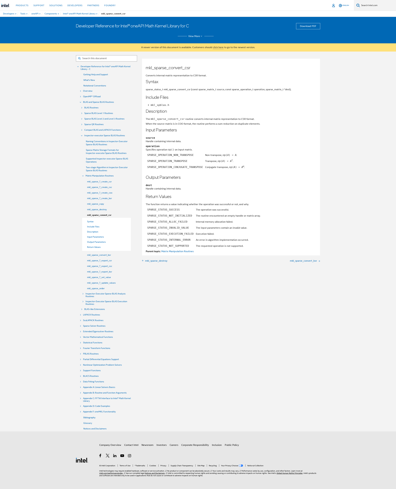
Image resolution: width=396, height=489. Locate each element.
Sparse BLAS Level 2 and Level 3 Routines (104, 118)
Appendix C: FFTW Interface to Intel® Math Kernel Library (107, 399)
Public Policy (232, 445)
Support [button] (38, 5)
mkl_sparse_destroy (97, 209)
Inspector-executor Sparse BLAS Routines (104, 135)
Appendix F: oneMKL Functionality (99, 411)
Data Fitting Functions (93, 381)
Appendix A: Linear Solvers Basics (99, 387)
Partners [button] (93, 5)
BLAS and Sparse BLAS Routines (98, 102)
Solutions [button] (55, 5)
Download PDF (308, 26)
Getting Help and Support (95, 74)
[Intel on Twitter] (107, 456)
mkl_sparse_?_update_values (101, 282)
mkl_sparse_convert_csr (99, 215)
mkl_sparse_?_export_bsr (99, 271)
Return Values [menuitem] (94, 247)
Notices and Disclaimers (95, 428)
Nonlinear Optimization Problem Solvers (102, 365)
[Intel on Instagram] (129, 456)
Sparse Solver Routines (94, 326)
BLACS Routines (91, 376)
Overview (87, 91)
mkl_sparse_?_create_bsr (99, 198)
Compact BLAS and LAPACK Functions (102, 130)
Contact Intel (131, 445)
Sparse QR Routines (94, 124)
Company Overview (110, 445)
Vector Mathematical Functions (98, 337)
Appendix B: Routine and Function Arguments (105, 392)
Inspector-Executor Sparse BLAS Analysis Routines (106, 295)
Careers (174, 445)
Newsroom (147, 445)
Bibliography (89, 417)
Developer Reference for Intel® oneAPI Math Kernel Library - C (106, 67)
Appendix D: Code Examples (96, 406)
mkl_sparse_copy (95, 203)
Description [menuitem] (92, 231)
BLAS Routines (91, 107)
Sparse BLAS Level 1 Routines (98, 113)
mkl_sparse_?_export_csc (99, 266)
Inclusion (217, 445)
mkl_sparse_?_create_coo (99, 192)
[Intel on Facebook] (100, 456)
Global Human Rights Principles (290, 473)
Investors (162, 445)
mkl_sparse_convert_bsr (99, 255)
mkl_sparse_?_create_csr (99, 181)
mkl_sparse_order (96, 288)
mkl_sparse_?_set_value (99, 277)
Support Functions (92, 370)
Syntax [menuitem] (90, 221)
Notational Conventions (94, 85)
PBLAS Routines (91, 353)
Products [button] (22, 5)
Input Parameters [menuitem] (95, 236)
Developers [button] (74, 5)
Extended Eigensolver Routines (98, 331)
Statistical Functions (92, 342)
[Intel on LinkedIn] (115, 456)
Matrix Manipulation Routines (100, 175)
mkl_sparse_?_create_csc (99, 187)
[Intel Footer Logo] (82, 460)
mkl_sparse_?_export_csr (99, 260)
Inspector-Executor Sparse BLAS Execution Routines (106, 302)
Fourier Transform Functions (96, 348)
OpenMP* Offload (92, 96)
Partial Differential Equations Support (101, 359)
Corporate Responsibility (195, 445)
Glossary (87, 423)
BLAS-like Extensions (94, 309)
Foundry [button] (110, 5)
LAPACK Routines (91, 314)
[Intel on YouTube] (122, 456)
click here (218, 47)
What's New (89, 80)
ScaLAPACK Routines (93, 320)
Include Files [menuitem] (93, 226)
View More (194, 36)
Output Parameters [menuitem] (96, 242)
